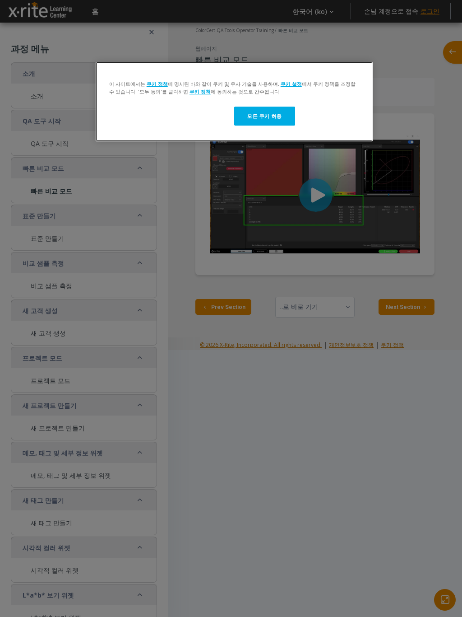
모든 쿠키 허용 (264, 115)
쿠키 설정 (291, 83)
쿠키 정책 (157, 83)
